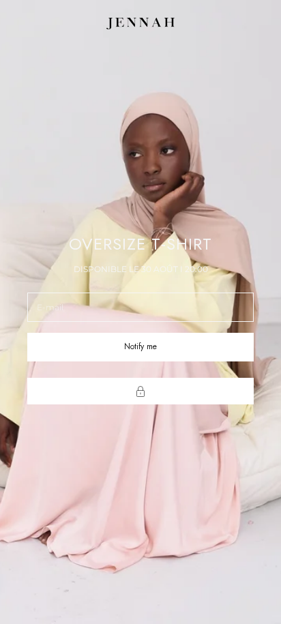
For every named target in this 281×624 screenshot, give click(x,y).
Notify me (140, 346)
